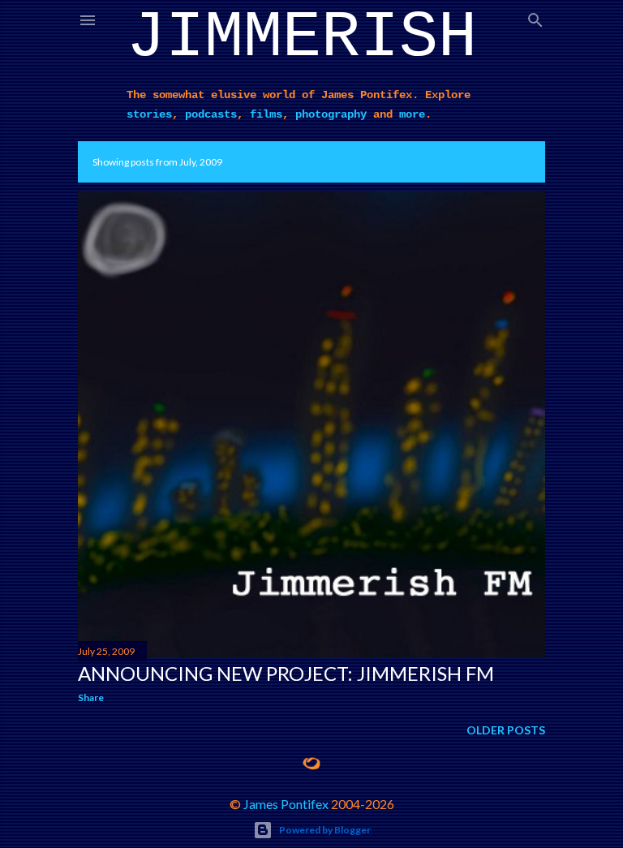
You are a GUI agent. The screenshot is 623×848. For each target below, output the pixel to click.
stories (149, 114)
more (412, 114)
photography (331, 114)
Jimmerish (302, 38)
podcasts (211, 114)
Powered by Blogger (325, 830)
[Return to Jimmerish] (311, 763)
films (266, 114)
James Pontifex (286, 803)
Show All (505, 162)
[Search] (535, 16)
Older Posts (505, 730)
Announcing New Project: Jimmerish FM (286, 673)
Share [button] (91, 697)
